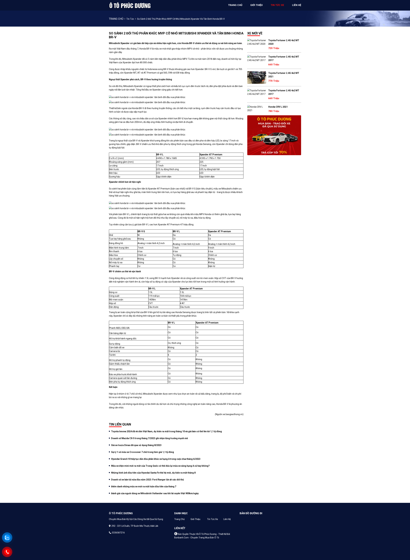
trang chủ (235, 5)
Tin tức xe (212, 519)
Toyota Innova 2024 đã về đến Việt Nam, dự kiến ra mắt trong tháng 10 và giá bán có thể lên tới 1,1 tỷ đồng (166, 431)
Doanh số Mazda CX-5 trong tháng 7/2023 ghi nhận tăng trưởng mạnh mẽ (149, 438)
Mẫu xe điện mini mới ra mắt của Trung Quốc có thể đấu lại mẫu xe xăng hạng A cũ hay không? (160, 466)
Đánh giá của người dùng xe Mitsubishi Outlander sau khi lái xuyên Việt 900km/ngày (155, 493)
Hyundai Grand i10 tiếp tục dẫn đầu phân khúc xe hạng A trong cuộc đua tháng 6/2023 (155, 459)
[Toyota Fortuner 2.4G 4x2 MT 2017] (256, 58)
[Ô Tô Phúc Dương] (130, 5)
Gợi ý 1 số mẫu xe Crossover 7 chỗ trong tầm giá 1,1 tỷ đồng (142, 452)
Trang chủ (179, 519)
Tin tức (130, 19)
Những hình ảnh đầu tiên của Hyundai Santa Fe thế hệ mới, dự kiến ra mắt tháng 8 (153, 472)
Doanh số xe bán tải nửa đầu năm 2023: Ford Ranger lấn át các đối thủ (147, 479)
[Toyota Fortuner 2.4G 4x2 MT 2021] (256, 77)
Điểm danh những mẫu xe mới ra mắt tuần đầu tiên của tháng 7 (143, 486)
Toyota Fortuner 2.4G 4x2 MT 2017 (283, 58)
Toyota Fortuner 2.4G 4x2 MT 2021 (283, 75)
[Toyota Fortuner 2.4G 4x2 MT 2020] (256, 42)
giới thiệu (256, 5)
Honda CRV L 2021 (278, 107)
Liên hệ (227, 519)
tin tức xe (277, 5)
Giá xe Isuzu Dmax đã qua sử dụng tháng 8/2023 (136, 445)
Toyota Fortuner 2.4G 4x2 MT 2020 (283, 42)
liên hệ (296, 5)
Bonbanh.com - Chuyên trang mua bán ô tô (196, 537)
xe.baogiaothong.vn (233, 414)
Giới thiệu (195, 519)
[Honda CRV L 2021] (256, 108)
